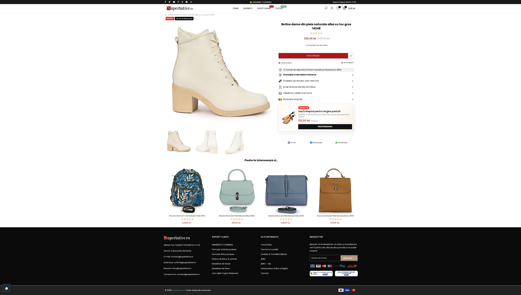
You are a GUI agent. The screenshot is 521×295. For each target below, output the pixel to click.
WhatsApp (342, 142)
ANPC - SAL (266, 263)
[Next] (271, 74)
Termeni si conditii (269, 249)
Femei (236, 8)
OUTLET (280, 8)
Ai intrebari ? (349, 62)
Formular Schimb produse (224, 249)
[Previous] (169, 74)
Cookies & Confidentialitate (274, 254)
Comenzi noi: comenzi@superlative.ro (182, 274)
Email (293, 142)
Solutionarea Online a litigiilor (274, 268)
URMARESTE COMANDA (222, 244)
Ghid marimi (286, 63)
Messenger (317, 142)
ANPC (263, 259)
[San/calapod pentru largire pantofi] (288, 117)
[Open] (6, 288)
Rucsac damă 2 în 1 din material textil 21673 (187, 216)
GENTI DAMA (265, 8)
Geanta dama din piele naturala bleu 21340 (286, 216)
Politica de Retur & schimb (224, 259)
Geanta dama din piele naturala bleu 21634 (237, 216)
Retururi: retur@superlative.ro (177, 268)
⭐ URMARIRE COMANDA (260, 2)
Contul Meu (266, 244)
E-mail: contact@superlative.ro (178, 256)
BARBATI (248, 8)
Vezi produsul (325, 126)
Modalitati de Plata (221, 268)
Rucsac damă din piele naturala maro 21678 (335, 216)
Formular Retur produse (223, 254)
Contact (265, 273)
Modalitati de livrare (221, 263)
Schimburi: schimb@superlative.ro (180, 262)
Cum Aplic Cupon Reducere (225, 273)
